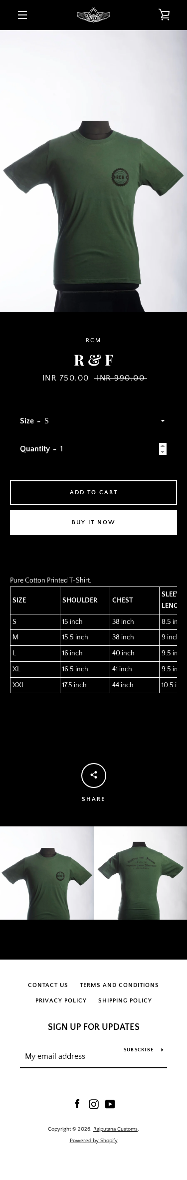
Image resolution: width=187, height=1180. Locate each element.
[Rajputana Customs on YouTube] (110, 1104)
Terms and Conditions (119, 985)
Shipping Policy (125, 1000)
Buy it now (94, 522)
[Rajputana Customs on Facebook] (77, 1104)
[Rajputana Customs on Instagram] (94, 1104)
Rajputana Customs (115, 1129)
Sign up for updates (94, 1027)
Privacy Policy (61, 1000)
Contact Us (48, 985)
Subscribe (139, 1050)
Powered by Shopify (94, 1141)
